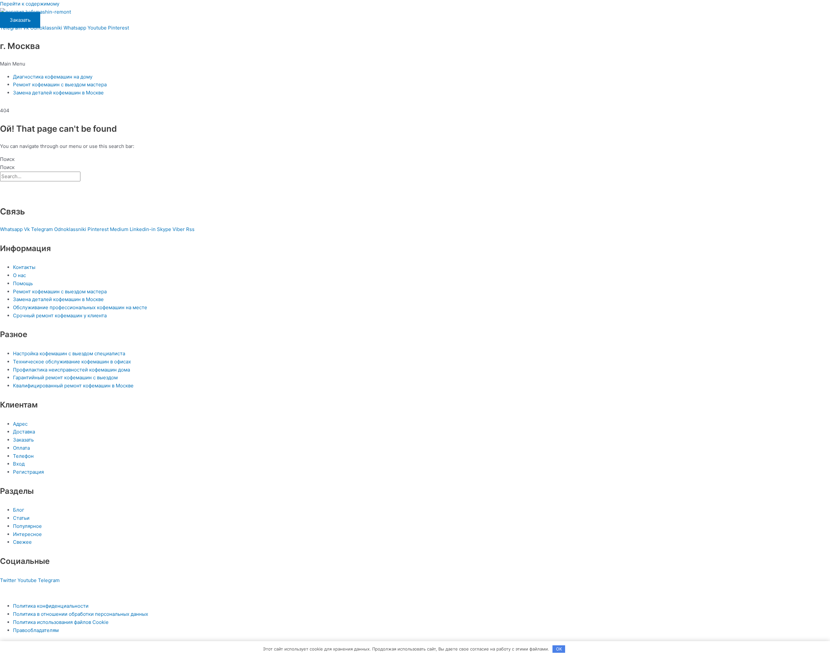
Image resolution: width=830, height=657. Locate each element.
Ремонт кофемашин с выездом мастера (60, 84)
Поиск (7, 159)
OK (559, 648)
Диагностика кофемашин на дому (52, 77)
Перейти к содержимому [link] (29, 4)
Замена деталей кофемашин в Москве (58, 93)
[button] (415, 64)
